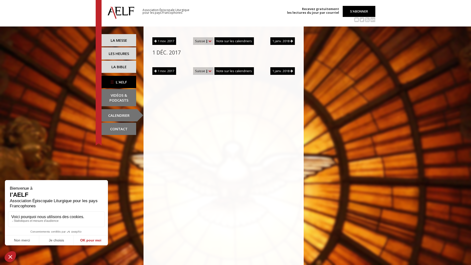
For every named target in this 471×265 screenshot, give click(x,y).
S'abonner (359, 11)
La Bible (119, 66)
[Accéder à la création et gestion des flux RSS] (367, 19)
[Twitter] (362, 19)
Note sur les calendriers (234, 41)
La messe (119, 40)
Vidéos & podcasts (118, 98)
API (373, 20)
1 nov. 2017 (165, 41)
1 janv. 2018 (281, 41)
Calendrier (119, 115)
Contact (119, 128)
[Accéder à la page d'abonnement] (356, 19)
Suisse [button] (201, 41)
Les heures (119, 53)
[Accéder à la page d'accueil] (120, 11)
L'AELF (121, 82)
